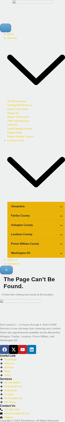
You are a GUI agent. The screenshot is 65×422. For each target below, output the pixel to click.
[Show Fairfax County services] (61, 215)
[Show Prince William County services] (61, 243)
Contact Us (13, 263)
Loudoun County (21, 234)
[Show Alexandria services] (61, 206)
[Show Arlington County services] (61, 225)
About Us (12, 259)
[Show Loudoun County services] (61, 234)
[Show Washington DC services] (61, 253)
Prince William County (25, 243)
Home (10, 34)
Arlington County (22, 225)
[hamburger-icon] (5, 28)
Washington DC (21, 252)
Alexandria (18, 206)
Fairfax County (20, 215)
